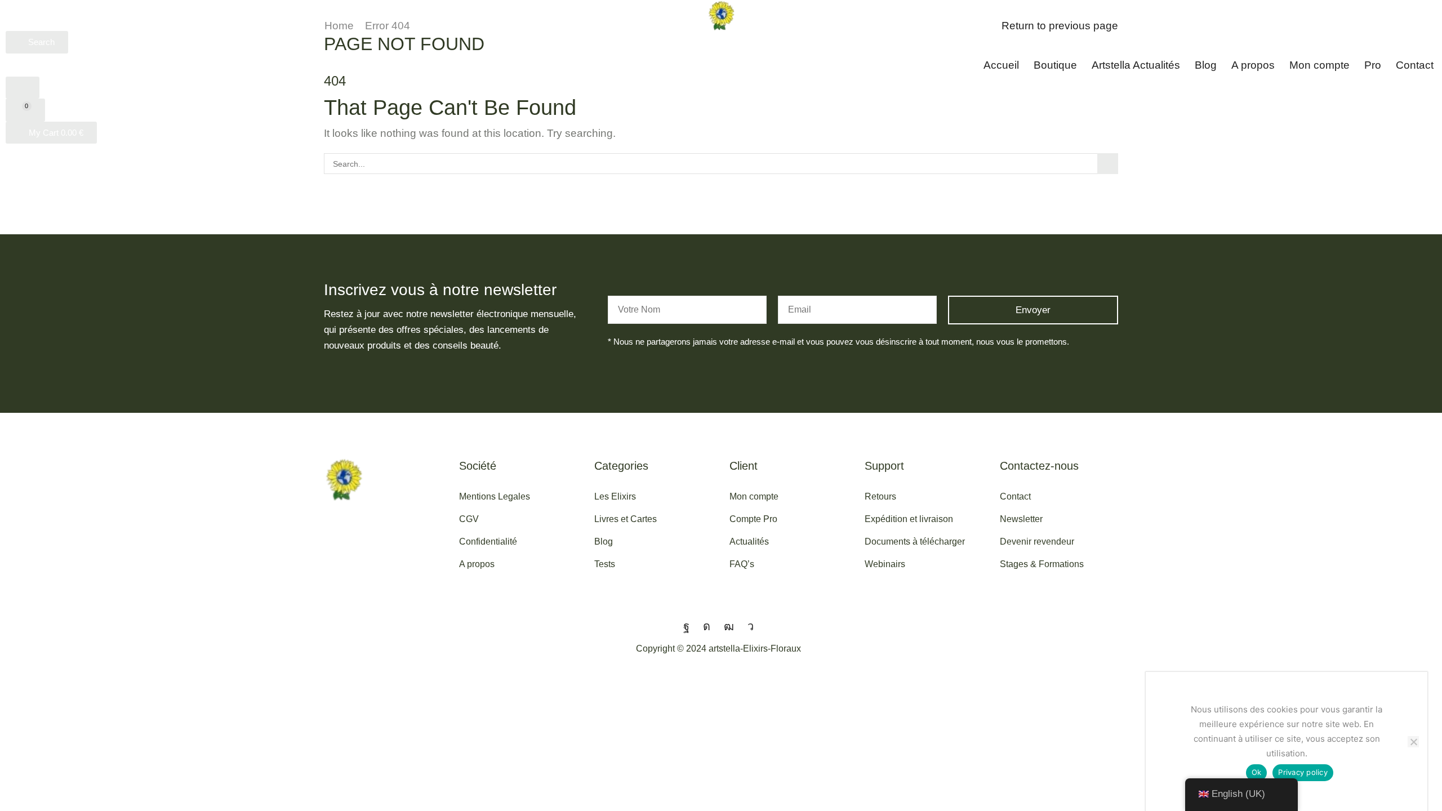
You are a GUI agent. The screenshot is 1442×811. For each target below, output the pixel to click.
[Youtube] (729, 626)
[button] (37, 42)
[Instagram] (706, 626)
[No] (1413, 741)
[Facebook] (686, 626)
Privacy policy (1303, 772)
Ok (1257, 772)
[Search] (1107, 163)
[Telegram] (750, 626)
